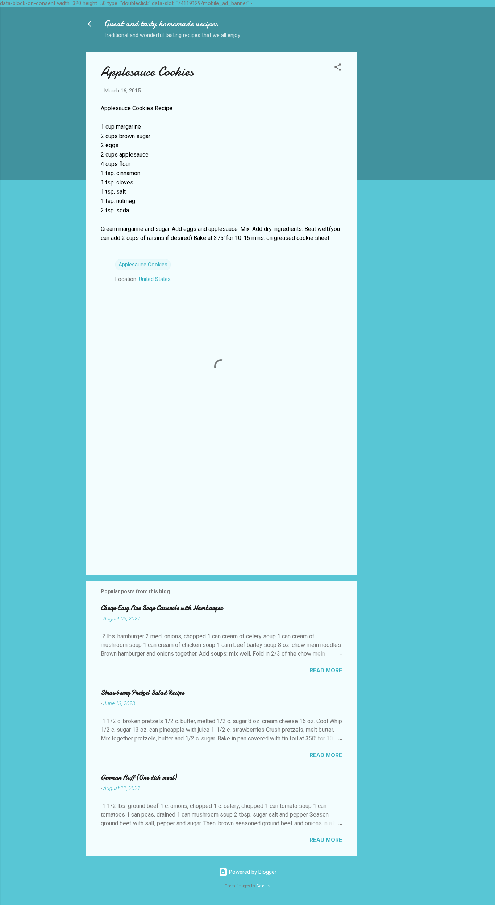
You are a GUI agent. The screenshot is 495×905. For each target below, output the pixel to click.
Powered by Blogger (252, 872)
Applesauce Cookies (142, 264)
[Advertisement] (385, 160)
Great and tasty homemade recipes (161, 24)
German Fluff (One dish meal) (138, 777)
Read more (325, 670)
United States (155, 279)
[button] (337, 68)
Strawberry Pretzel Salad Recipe (142, 692)
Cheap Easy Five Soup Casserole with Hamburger (161, 608)
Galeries (263, 886)
